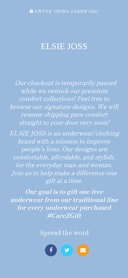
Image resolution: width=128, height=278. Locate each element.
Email (83, 250)
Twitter (67, 250)
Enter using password (65, 11)
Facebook (51, 250)
